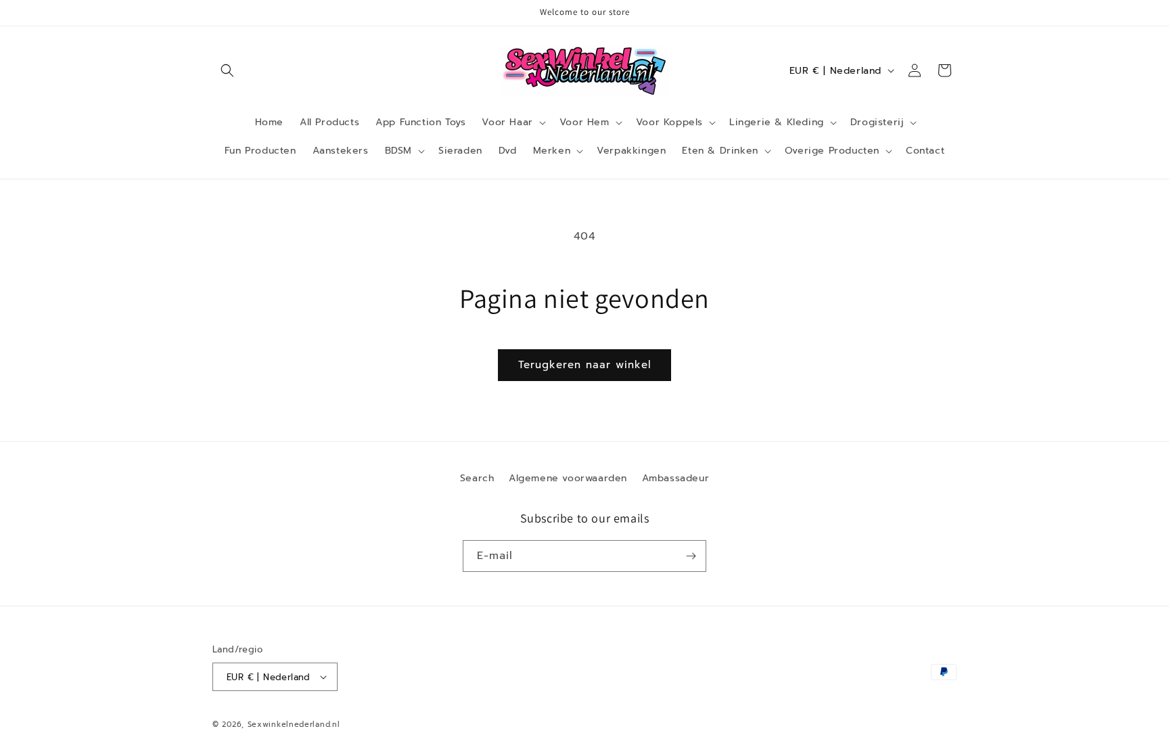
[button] (227, 70)
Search (477, 478)
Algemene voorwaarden (568, 478)
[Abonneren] (691, 556)
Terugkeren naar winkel (584, 364)
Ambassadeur (676, 478)
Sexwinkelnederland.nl (294, 724)
